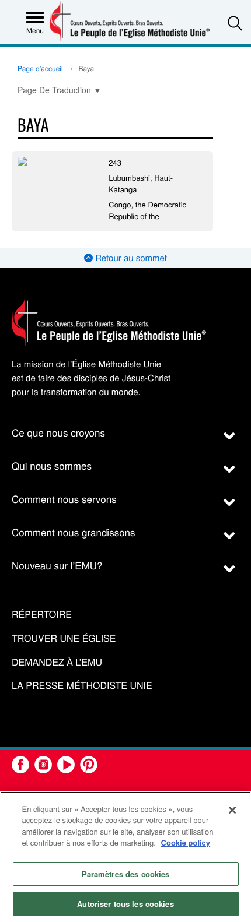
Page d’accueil (40, 68)
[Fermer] (232, 810)
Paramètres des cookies (126, 873)
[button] (235, 23)
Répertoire (42, 614)
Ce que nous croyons (58, 432)
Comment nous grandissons (73, 532)
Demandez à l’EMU (57, 662)
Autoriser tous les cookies (125, 903)
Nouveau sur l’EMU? (57, 565)
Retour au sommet (130, 258)
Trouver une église (64, 638)
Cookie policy (186, 842)
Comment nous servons (64, 498)
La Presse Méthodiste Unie (82, 686)
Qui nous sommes (52, 465)
